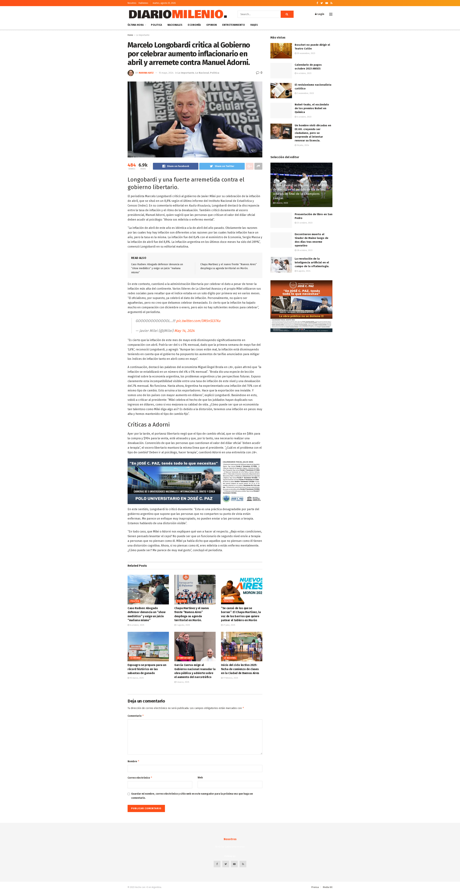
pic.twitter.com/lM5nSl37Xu (198, 321)
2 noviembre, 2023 (305, 93)
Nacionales (175, 24)
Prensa (315, 887)
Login (320, 14)
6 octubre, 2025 (136, 625)
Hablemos (143, 3)
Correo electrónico (140, 777)
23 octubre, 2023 (304, 223)
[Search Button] (287, 14)
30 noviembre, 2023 (305, 53)
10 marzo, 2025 (136, 678)
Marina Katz (146, 72)
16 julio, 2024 (302, 145)
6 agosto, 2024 (303, 271)
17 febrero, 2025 (230, 678)
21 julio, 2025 (229, 625)
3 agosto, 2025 (183, 625)
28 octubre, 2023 (304, 250)
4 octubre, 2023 (303, 73)
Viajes (254, 24)
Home (130, 35)
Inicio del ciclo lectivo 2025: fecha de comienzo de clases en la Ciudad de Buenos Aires (240, 669)
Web (200, 777)
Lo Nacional (202, 72)
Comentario (136, 715)
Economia (135, 658)
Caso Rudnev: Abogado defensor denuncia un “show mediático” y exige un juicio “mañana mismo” (157, 268)
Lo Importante (143, 35)
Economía (194, 24)
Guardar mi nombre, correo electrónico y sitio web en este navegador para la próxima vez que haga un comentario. (192, 795)
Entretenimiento (233, 24)
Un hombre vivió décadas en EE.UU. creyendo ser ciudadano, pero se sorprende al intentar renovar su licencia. (313, 133)
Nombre (133, 761)
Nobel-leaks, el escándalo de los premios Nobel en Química (312, 108)
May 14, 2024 (184, 330)
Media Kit (327, 887)
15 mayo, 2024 (166, 72)
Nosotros (132, 3)
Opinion (211, 24)
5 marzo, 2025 (182, 682)
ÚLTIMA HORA (136, 24)
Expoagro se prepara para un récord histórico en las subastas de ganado (147, 669)
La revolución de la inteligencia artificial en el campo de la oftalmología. (312, 262)
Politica (156, 24)
